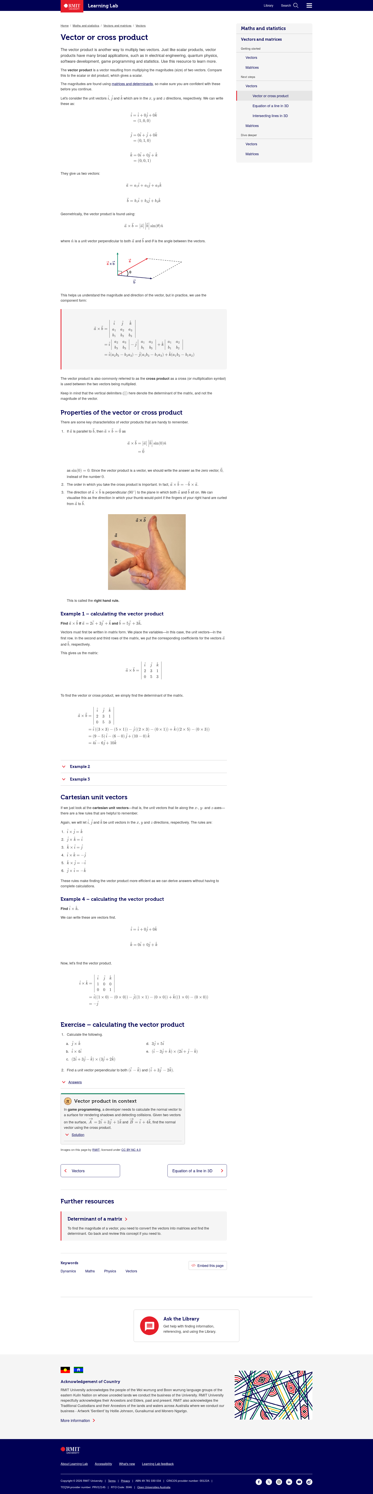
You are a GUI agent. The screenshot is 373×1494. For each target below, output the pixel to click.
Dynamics (68, 1270)
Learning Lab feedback (158, 1463)
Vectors (251, 57)
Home (65, 25)
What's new (127, 1463)
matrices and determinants (132, 83)
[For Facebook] (259, 1481)
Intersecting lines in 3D (270, 115)
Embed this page (210, 1265)
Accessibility (103, 1463)
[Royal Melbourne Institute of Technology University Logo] (186, 1450)
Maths (90, 1270)
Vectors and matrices (261, 39)
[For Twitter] (269, 1481)
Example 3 (80, 779)
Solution (78, 1134)
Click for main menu (309, 5)
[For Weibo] (309, 1481)
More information (75, 1420)
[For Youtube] (299, 1481)
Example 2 (80, 766)
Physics (110, 1270)
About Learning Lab (74, 1463)
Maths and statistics (263, 28)
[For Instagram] (279, 1481)
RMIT (95, 1150)
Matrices (252, 67)
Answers (75, 1081)
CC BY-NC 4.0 (131, 1150)
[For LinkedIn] (289, 1481)
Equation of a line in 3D (271, 105)
